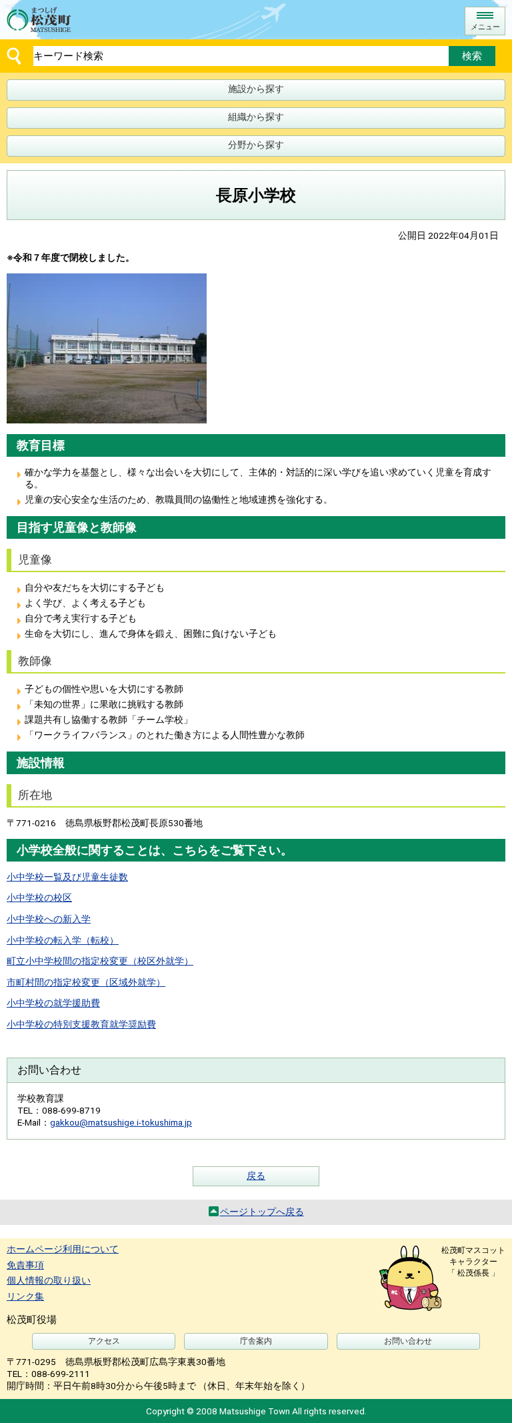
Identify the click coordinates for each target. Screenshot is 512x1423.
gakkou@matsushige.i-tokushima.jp (121, 1122)
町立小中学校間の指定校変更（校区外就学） (100, 961)
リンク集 (25, 1296)
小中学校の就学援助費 (53, 1003)
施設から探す (256, 88)
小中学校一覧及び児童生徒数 (67, 877)
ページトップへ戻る (262, 1211)
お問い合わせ (408, 1341)
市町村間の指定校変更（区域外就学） (86, 982)
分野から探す (256, 144)
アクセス (104, 1341)
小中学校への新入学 (49, 919)
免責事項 (25, 1265)
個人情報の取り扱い (49, 1280)
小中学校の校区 (39, 897)
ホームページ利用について (63, 1249)
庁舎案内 (256, 1341)
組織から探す (256, 116)
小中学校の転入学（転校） (63, 940)
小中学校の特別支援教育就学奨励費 (81, 1024)
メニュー (485, 27)
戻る (256, 1175)
